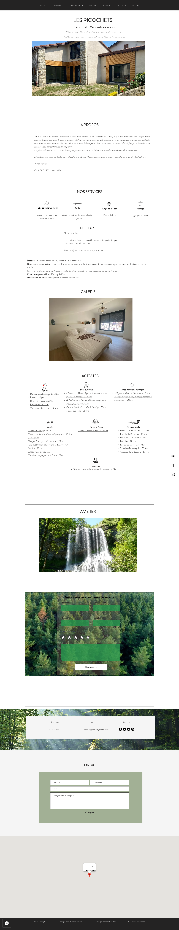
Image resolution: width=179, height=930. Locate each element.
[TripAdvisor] (173, 456)
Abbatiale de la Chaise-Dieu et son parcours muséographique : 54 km (86, 401)
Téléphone (98, 618)
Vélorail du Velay (36, 430)
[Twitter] (124, 729)
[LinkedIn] (128, 729)
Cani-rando (33, 437)
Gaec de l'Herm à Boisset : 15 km (93, 430)
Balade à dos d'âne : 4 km (39, 451)
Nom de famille (100, 603)
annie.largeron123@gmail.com (96, 729)
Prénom (65, 603)
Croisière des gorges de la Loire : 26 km (46, 455)
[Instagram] (173, 474)
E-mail (65, 618)
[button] (88, 68)
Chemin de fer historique (39, 434)
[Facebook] (173, 465)
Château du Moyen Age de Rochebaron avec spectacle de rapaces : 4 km (86, 394)
